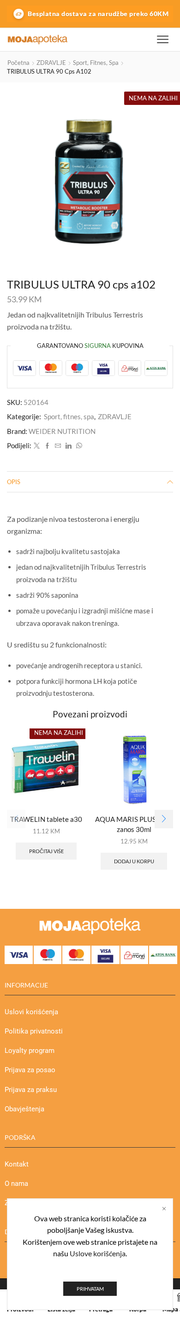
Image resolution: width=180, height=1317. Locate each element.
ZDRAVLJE (51, 62)
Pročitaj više (46, 851)
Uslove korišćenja (98, 1253)
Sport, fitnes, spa (96, 62)
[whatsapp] (78, 446)
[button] (164, 819)
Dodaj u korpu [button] (134, 861)
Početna (18, 62)
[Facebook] (47, 446)
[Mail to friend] (58, 446)
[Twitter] (36, 446)
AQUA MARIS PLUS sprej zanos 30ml (134, 824)
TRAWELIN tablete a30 (46, 819)
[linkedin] (68, 446)
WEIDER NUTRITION (62, 431)
